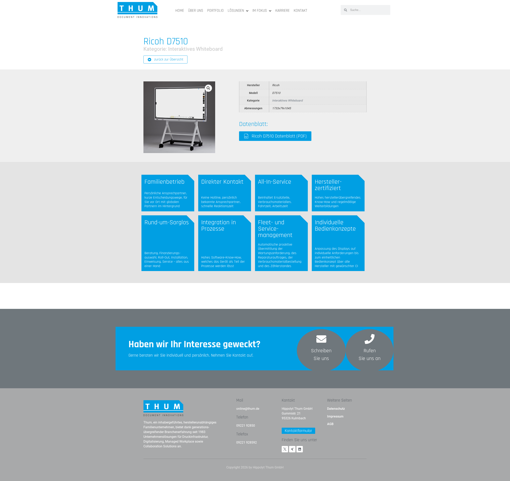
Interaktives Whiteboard (195, 49)
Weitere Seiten (339, 400)
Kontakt (288, 400)
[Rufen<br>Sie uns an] (370, 339)
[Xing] (292, 449)
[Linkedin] (299, 449)
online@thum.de (247, 409)
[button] (208, 88)
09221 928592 (246, 442)
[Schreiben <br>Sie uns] (321, 339)
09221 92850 (245, 425)
